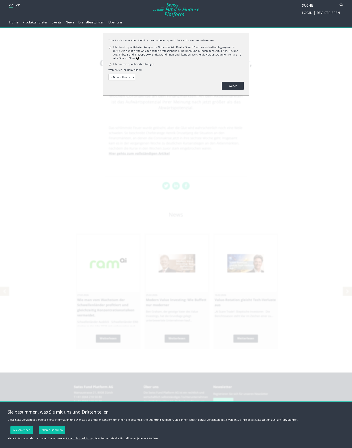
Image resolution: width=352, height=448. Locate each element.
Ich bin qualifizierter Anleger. (134, 64)
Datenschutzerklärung (80, 438)
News (70, 22)
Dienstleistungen (91, 22)
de (11, 5)
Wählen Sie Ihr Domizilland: (125, 70)
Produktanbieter (35, 22)
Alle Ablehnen (21, 430)
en (18, 5)
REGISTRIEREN (328, 12)
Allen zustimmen (52, 430)
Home (14, 22)
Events (57, 22)
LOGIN (308, 12)
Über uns (115, 22)
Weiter (233, 86)
